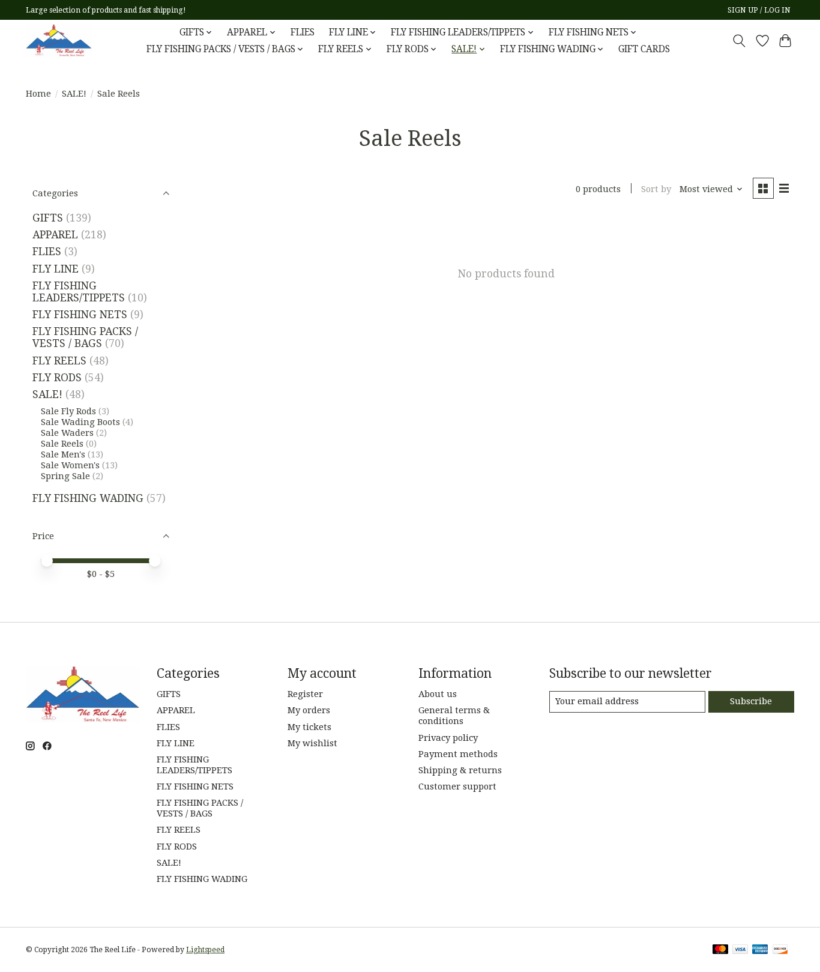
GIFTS (47, 218)
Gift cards (644, 49)
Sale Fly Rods (68, 411)
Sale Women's (71, 465)
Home (38, 93)
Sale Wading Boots (80, 422)
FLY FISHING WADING (87, 498)
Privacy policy (448, 737)
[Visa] (740, 950)
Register (305, 694)
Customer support (457, 786)
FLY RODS (57, 378)
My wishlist (312, 743)
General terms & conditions (454, 715)
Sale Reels (62, 443)
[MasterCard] (720, 950)
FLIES (303, 32)
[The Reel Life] (59, 40)
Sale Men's (64, 454)
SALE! (74, 93)
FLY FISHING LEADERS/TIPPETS (78, 292)
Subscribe (751, 701)
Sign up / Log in (759, 10)
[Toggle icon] (739, 41)
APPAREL (55, 235)
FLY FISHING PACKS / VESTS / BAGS (85, 337)
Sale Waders (67, 432)
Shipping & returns (460, 770)
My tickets (309, 727)
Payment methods (458, 754)
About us (437, 694)
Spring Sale (65, 476)
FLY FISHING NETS (79, 315)
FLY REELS (59, 361)
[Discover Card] (780, 950)
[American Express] (760, 950)
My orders (309, 710)
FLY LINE (55, 269)
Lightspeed (205, 950)
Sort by (656, 189)
